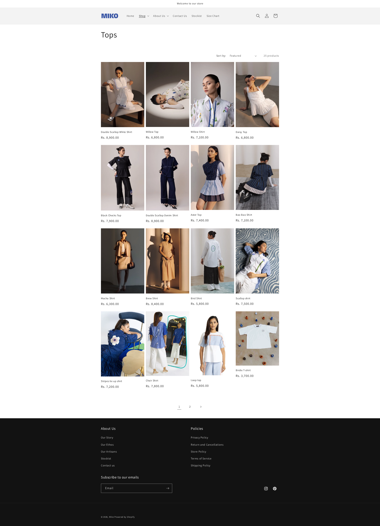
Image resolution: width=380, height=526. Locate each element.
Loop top (196, 380)
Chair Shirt (152, 380)
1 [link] (179, 407)
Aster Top (196, 214)
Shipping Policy (200, 465)
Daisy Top (241, 132)
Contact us (108, 465)
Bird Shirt (196, 298)
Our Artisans (109, 451)
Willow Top (152, 131)
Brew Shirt (152, 298)
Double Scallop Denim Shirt (162, 215)
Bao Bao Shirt (244, 214)
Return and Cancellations (207, 444)
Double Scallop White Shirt (116, 132)
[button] (144, 16)
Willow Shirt (198, 131)
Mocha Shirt (108, 298)
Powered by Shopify (124, 517)
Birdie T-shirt (243, 370)
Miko (112, 517)
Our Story (107, 437)
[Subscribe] (167, 488)
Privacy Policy (199, 437)
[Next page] (200, 406)
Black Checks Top (111, 215)
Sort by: (221, 55)
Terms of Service (201, 458)
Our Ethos (107, 444)
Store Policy (198, 451)
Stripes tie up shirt (111, 381)
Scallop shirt (243, 298)
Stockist (106, 458)
